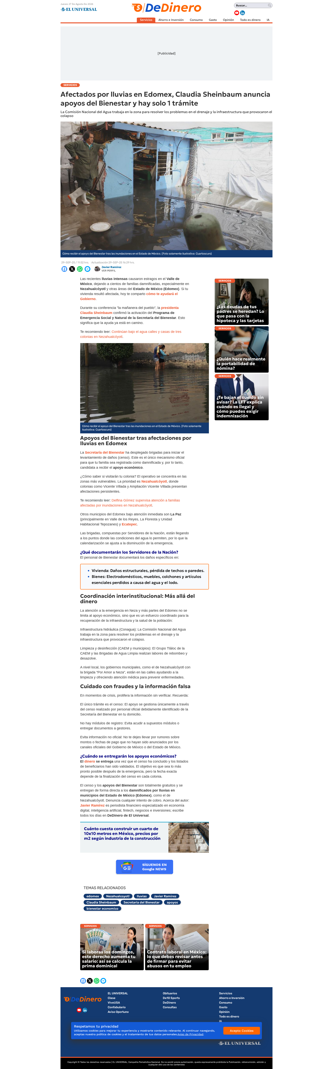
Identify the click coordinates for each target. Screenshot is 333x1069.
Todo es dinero (250, 20)
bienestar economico (102, 908)
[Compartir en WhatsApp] (80, 269)
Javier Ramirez (165, 896)
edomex (93, 896)
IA (268, 20)
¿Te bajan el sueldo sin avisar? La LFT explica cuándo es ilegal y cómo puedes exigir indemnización (240, 407)
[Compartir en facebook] (64, 269)
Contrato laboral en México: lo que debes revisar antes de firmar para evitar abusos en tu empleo (177, 958)
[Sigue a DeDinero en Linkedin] (242, 12)
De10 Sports (171, 998)
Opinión (228, 20)
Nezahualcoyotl (118, 896)
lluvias (142, 896)
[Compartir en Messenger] (87, 269)
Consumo (196, 20)
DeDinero (169, 1002)
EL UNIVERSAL (118, 993)
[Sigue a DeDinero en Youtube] (236, 12)
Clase (111, 998)
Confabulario (117, 1007)
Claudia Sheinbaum (101, 902)
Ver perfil (109, 270)
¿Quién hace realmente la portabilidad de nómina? (241, 363)
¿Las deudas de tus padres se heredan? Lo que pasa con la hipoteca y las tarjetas (240, 313)
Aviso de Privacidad (190, 1034)
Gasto (213, 20)
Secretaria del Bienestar (142, 902)
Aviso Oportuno (118, 1012)
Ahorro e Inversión (171, 20)
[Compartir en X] (72, 269)
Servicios (146, 20)
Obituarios (170, 993)
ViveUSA (114, 1002)
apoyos (172, 902)
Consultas (170, 1007)
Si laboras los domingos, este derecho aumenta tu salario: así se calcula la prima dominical (108, 958)
